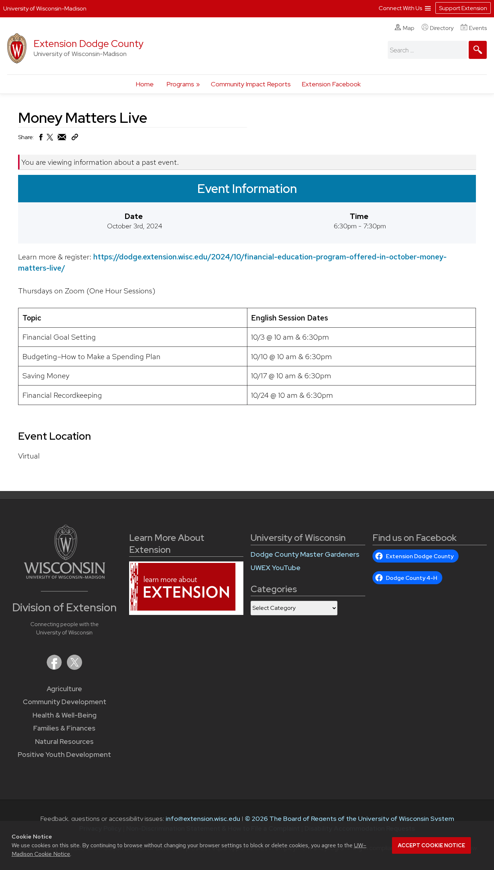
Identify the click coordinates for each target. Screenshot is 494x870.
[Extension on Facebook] (55, 667)
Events (478, 28)
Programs (180, 84)
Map (408, 28)
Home (145, 84)
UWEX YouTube (276, 567)
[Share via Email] (62, 139)
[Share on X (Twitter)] (50, 140)
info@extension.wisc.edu (203, 818)
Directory (441, 28)
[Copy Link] (75, 138)
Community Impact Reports (251, 84)
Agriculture (64, 688)
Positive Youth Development (64, 754)
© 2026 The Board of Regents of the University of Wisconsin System (349, 818)
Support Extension (463, 8)
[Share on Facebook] (40, 139)
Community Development (64, 701)
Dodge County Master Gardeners (305, 554)
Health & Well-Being (65, 715)
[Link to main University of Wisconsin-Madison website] (64, 576)
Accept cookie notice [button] (431, 845)
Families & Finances (64, 728)
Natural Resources (64, 741)
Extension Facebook (331, 84)
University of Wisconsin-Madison (44, 8)
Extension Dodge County (89, 43)
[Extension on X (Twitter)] (74, 667)
